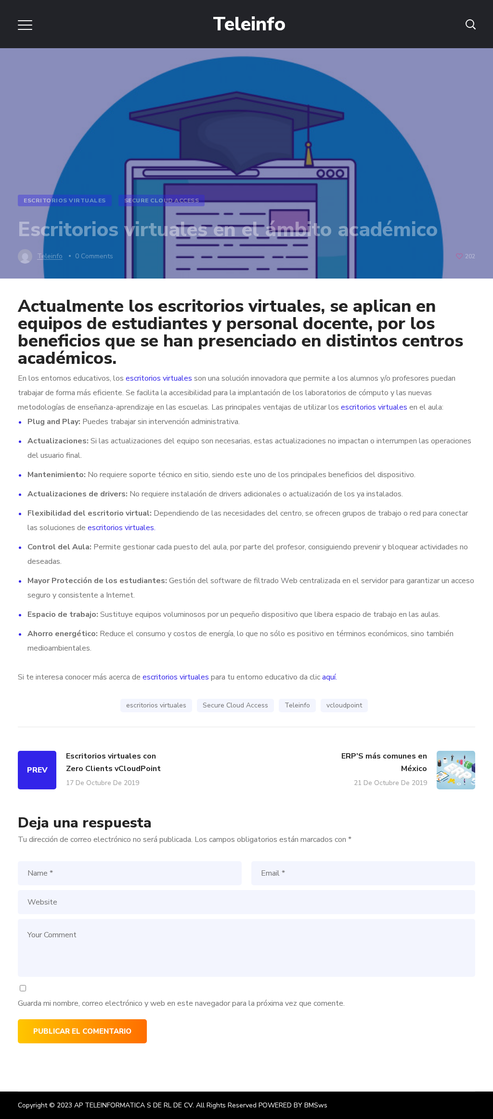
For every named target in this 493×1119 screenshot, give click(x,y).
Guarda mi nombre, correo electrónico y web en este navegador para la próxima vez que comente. (181, 1003)
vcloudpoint (344, 705)
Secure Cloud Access (161, 200)
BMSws (315, 1105)
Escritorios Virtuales (65, 200)
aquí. (329, 677)
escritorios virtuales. (122, 527)
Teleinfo (297, 705)
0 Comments (94, 256)
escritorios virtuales (239, 306)
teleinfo (50, 256)
